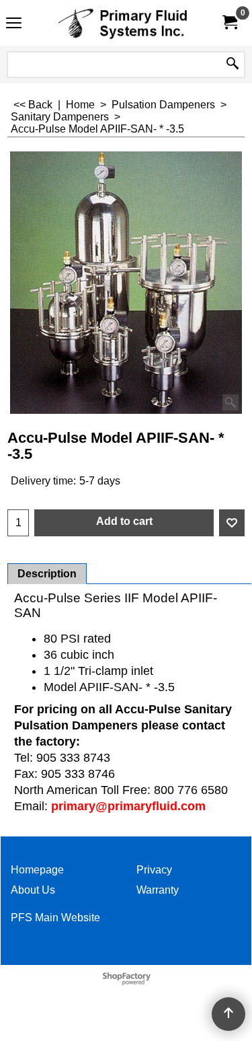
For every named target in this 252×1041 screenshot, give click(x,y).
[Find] (232, 64)
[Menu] (14, 24)
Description (47, 573)
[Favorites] (232, 523)
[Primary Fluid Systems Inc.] (124, 23)
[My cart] (229, 22)
